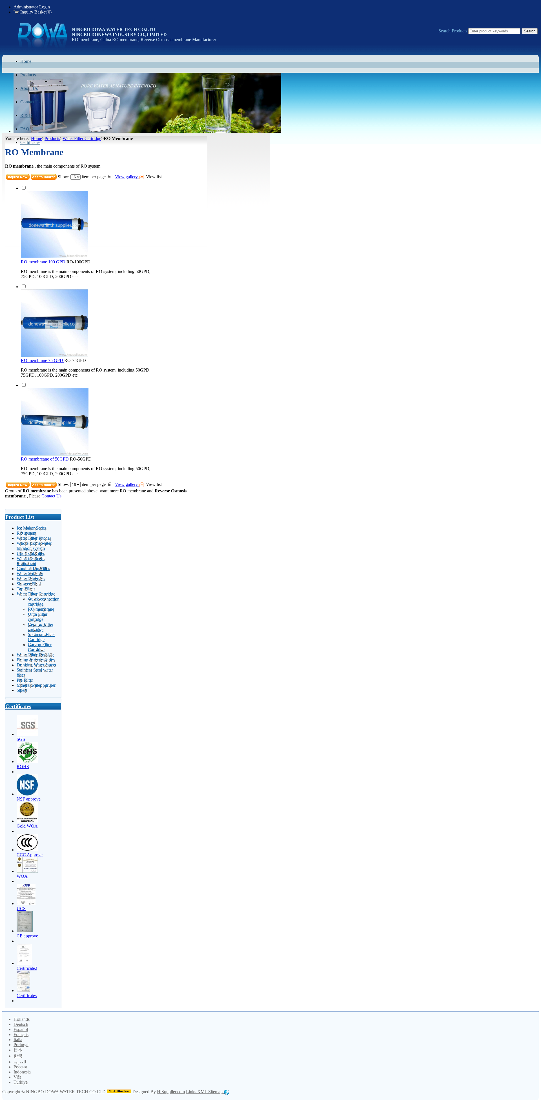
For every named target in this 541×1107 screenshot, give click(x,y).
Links (191, 1091)
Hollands (22, 1019)
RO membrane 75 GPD (42, 360)
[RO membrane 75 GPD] (54, 355)
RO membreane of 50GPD (45, 459)
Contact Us (51, 496)
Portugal (21, 1044)
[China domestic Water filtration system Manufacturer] (42, 46)
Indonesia (22, 1072)
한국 (18, 1055)
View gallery (127, 176)
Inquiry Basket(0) (35, 12)
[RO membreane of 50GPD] (54, 454)
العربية (20, 1061)
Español (21, 1029)
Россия (20, 1066)
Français (21, 1034)
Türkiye (21, 1082)
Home (36, 138)
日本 (18, 1050)
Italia (18, 1039)
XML (202, 1091)
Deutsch (21, 1024)
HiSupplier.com (171, 1091)
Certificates (18, 706)
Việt (17, 1077)
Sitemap (216, 1091)
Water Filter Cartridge (82, 138)
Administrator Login (32, 7)
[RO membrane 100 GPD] (54, 256)
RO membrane (133, 490)
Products (52, 138)
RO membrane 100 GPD (43, 261)
